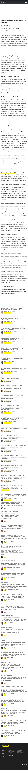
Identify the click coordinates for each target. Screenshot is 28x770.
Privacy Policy (11, 751)
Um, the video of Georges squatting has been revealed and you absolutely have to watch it (13, 619)
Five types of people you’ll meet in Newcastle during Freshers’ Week (14, 427)
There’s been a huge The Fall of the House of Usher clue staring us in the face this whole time (13, 574)
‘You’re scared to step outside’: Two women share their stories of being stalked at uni (14, 586)
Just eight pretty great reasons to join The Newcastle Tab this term (13, 447)
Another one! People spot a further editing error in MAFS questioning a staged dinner (12, 596)
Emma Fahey (7, 361)
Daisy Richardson (8, 390)
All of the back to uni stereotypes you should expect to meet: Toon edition (13, 437)
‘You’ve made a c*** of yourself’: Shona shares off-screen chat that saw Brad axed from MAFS (13, 700)
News (13, 411)
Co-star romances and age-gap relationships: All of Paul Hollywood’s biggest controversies (12, 516)
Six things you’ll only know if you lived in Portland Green (13, 377)
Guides (14, 30)
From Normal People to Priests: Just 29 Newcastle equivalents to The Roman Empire (14, 397)
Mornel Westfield (8, 498)
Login (9, 757)
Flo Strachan (9, 30)
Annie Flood (3, 30)
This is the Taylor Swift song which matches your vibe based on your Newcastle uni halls (14, 387)
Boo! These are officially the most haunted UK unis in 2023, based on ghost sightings (12, 527)
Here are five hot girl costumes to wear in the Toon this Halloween (13, 318)
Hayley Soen (7, 541)
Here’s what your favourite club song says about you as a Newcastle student (13, 418)
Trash (18, 567)
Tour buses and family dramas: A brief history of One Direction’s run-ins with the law (13, 564)
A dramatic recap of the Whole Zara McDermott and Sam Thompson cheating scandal (12, 504)
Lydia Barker (7, 321)
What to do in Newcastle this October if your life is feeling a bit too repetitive (13, 328)
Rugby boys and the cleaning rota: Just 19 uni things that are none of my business (13, 654)
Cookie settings (20, 752)
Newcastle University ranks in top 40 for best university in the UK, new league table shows (13, 477)
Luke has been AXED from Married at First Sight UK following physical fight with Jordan (13, 732)
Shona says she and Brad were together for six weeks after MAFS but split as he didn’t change (14, 690)
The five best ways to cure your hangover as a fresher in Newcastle (13, 467)
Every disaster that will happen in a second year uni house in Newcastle (13, 358)
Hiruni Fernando (8, 331)
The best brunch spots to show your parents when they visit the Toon (13, 368)
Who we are (19, 750)
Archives (10, 752)
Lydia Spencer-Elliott (9, 520)
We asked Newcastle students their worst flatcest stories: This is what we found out (12, 308)
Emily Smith (7, 530)
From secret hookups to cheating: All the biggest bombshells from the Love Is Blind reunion (12, 666)
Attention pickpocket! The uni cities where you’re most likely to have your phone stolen (14, 631)
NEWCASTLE (7, 312)
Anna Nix (6, 380)
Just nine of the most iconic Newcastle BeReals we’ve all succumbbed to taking (12, 348)
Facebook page (5, 291)
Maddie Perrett (8, 400)
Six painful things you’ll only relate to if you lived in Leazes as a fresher (13, 457)
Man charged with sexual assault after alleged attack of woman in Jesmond (14, 495)
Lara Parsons (7, 440)
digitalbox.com (6, 764)
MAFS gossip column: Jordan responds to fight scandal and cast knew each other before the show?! (14, 537)
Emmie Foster (7, 311)
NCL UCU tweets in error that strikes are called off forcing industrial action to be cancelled (12, 408)
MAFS (12, 541)
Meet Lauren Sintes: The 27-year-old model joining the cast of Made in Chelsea (13, 644)
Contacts (19, 751)
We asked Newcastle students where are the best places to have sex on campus (12, 338)
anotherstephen (8, 506)
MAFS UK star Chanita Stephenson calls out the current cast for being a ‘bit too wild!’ (13, 712)
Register (10, 756)
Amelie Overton (8, 371)
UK (5, 508)
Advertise (10, 750)
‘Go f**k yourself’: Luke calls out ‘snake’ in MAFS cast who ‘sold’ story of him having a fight (13, 722)
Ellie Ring (6, 622)
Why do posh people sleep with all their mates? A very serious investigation (14, 679)
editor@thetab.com (18, 764)
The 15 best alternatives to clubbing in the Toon (11, 486)
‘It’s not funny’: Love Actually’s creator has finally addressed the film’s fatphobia (13, 608)
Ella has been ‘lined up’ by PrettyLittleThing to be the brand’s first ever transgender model (13, 552)
